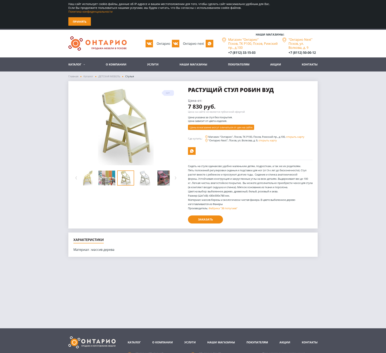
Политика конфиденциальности (90, 11)
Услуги (153, 64)
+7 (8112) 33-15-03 (242, 53)
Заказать (205, 219)
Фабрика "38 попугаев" (223, 208)
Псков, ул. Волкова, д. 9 (298, 45)
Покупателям (238, 64)
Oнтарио (163, 43)
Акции (275, 64)
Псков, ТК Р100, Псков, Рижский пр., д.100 (253, 45)
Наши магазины (193, 64)
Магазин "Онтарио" (243, 39)
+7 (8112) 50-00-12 (302, 53)
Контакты (310, 64)
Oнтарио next (193, 43)
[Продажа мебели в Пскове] (97, 43)
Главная (73, 76)
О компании (116, 64)
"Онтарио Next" (300, 39)
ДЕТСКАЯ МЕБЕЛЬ (109, 76)
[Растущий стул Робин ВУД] (126, 126)
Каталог (74, 64)
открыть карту (295, 137)
